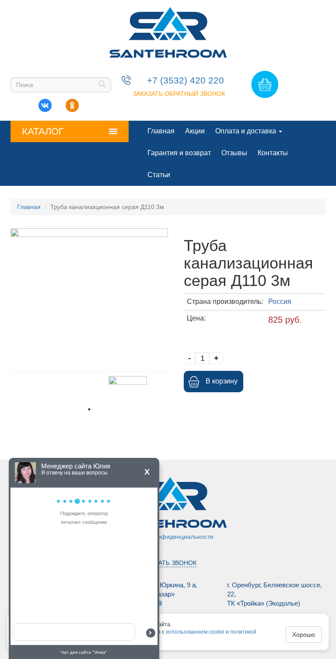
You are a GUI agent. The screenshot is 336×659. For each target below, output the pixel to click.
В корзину (222, 381)
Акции (195, 131)
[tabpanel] (127, 389)
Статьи (158, 174)
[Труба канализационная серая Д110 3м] (89, 297)
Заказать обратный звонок (179, 93)
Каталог (43, 131)
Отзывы (234, 153)
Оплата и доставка (246, 131)
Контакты (273, 153)
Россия (279, 301)
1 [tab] (89, 409)
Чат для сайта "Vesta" (84, 652)
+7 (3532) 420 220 (185, 80)
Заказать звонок (168, 562)
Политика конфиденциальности (168, 536)
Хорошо (303, 634)
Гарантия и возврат (179, 153)
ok (72, 103)
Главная (161, 131)
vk (45, 103)
